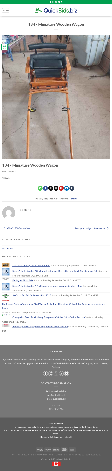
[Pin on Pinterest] (61, 188)
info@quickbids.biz (56, 398)
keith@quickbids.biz (56, 391)
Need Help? (23, 455)
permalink (73, 199)
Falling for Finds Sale (22, 280)
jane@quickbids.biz (56, 395)
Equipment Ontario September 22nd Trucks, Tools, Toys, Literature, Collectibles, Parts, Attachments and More (53, 306)
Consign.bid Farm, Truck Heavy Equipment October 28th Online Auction (48, 317)
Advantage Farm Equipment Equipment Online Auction (40, 326)
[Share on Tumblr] (71, 188)
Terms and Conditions (41, 455)
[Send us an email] (59, 2)
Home (13, 455)
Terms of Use (61, 455)
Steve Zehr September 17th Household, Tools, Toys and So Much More (47, 285)
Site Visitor (7, 248)
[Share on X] (50, 188)
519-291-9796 (56, 409)
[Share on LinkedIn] (66, 188)
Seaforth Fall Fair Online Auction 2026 (31, 295)
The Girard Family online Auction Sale (31, 265)
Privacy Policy (76, 455)
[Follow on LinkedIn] (61, 2)
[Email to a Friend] (56, 188)
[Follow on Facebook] (50, 2)
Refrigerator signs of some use (90, 228)
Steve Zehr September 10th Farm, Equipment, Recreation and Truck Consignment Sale (55, 271)
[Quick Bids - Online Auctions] (56, 10)
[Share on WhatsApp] (40, 188)
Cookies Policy (93, 455)
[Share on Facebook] (45, 188)
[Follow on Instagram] (53, 2)
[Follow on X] (56, 2)
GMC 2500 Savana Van (18, 228)
